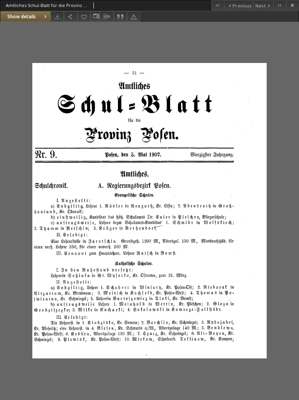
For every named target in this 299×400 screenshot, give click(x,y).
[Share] (70, 16)
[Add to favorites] (84, 16)
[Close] (292, 5)
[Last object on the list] (279, 5)
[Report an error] (133, 16)
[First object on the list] (217, 5)
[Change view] (95, 16)
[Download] (57, 16)
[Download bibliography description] (106, 16)
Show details (21, 16)
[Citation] (120, 16)
